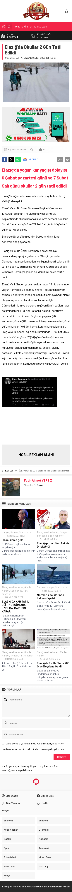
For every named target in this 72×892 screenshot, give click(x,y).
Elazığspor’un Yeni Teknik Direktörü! (53, 545)
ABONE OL (34, 159)
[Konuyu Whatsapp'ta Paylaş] (18, 159)
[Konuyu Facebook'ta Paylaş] (4, 159)
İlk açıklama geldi (13, 540)
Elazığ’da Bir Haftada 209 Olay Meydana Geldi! (53, 664)
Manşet (5, 532)
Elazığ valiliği (44, 470)
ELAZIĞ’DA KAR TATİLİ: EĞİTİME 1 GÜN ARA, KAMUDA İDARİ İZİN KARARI (16, 606)
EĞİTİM (19, 57)
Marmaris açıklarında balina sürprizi (50, 596)
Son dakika (25, 532)
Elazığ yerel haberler (47, 532)
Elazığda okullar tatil (60, 470)
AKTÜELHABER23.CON (26, 470)
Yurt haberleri (57, 535)
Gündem (28, 587)
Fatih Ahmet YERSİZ (38, 480)
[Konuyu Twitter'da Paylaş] (11, 159)
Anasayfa (9, 57)
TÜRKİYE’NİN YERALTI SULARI (30, 26)
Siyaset (14, 532)
